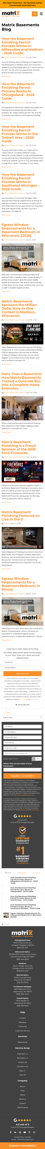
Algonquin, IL (22, 1054)
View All (22, 1075)
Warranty (22, 1022)
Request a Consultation (22, 1145)
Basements (22, 1042)
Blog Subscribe (22, 674)
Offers (22, 1095)
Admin (7, 523)
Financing (22, 1026)
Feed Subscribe (23, 705)
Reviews (22, 1099)
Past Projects (22, 1107)
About (22, 1086)
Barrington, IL (22, 1058)
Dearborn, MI (22, 1066)
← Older (6, 712)
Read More (6, 76)
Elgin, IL (22, 1071)
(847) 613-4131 (22, 944)
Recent (8, 873)
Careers (22, 1103)
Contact (22, 1018)
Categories (22, 873)
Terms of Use (23, 699)
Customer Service (22, 1031)
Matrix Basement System (14, 57)
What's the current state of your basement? (17, 764)
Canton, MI (22, 1062)
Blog (22, 1091)
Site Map (28, 1137)
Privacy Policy (34, 699)
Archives (36, 873)
